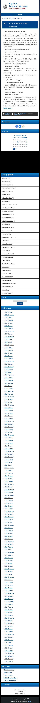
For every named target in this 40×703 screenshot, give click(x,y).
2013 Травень (8, 440)
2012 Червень (8, 413)
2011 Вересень (9, 391)
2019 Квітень (8, 604)
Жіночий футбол (6, 230)
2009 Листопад (9, 337)
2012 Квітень (8, 408)
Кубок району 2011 (7, 198)
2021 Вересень (9, 653)
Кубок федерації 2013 (7, 221)
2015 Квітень (8, 498)
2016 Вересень (9, 541)
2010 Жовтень (8, 364)
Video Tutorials (8, 675)
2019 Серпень (8, 615)
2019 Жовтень (8, 621)
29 (13, 148)
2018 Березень (9, 577)
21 (26, 144)
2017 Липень (8, 563)
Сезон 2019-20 (6, 280)
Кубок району (5, 290)
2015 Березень (9, 495)
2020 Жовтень (8, 637)
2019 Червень (8, 610)
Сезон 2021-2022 (6, 293)
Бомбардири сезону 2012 (8, 204)
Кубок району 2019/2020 (8, 283)
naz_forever (23, 113)
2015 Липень (8, 506)
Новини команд (6, 181)
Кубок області (5, 234)
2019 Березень (9, 601)
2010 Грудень (8, 369)
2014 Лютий (8, 465)
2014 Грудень (8, 492)
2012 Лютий (8, 402)
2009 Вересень (9, 331)
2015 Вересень (9, 511)
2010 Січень (8, 339)
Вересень (16, 18)
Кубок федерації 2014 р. (8, 237)
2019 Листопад (9, 623)
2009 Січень (8, 312)
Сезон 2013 (5, 224)
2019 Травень (8, 607)
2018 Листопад (9, 599)
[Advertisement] (14, 161)
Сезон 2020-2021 (6, 286)
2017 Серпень (8, 566)
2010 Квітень (8, 347)
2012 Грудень (8, 429)
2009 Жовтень (8, 334)
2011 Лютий (8, 372)
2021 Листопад (9, 659)
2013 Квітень (8, 438)
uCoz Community (9, 670)
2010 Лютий (8, 342)
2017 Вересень (9, 569)
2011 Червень (8, 383)
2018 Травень (8, 582)
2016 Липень (8, 536)
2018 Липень (8, 588)
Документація (5, 270)
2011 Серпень (8, 388)
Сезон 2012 (5, 201)
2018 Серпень (8, 590)
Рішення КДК (5, 194)
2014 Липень (8, 478)
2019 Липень (8, 612)
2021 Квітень (8, 642)
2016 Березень (9, 525)
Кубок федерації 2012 (7, 207)
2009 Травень (8, 320)
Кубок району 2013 (7, 227)
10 (18, 142)
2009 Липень (8, 326)
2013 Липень (8, 446)
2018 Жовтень (8, 596)
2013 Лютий (8, 432)
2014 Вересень (9, 484)
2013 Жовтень (8, 454)
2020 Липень (8, 629)
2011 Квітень (8, 377)
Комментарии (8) (18, 114)
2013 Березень (9, 435)
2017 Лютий (8, 550)
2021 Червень (8, 648)
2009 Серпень (8, 328)
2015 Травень (8, 500)
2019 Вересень (9, 618)
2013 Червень (8, 443)
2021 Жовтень (8, 656)
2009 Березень (9, 315)
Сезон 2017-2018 (6, 273)
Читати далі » (7, 108)
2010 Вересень (9, 361)
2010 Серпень (8, 358)
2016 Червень (8, 533)
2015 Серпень (8, 509)
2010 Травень (8, 350)
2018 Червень (8, 585)
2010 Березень (9, 345)
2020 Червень (8, 626)
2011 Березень (9, 375)
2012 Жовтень (8, 424)
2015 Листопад (9, 517)
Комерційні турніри (7, 217)
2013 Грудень (8, 459)
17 (18, 144)
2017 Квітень (8, 555)
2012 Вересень (9, 421)
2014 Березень (9, 468)
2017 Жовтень (8, 571)
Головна (4, 18)
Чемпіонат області (7, 253)
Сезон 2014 (7, 113)
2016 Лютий (8, 522)
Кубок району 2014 (7, 244)
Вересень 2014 (20, 135)
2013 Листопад (9, 457)
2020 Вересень (9, 634)
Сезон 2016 (5, 260)
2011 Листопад (9, 397)
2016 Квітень (8, 528)
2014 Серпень (8, 481)
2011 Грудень (8, 399)
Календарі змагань (7, 211)
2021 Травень (8, 645)
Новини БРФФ (5, 178)
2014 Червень (8, 476)
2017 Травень (8, 558)
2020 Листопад (9, 640)
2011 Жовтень (8, 394)
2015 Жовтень (8, 514)
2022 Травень (8, 662)
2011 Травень (8, 380)
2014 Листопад (9, 489)
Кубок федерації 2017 (7, 263)
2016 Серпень (8, 539)
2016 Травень (8, 530)
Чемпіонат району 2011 (8, 188)
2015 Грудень (8, 519)
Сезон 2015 (5, 250)
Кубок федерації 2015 (7, 247)
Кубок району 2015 (7, 257)
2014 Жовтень (8, 487)
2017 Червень (8, 560)
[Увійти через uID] (16, 126)
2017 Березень (9, 552)
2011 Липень (8, 386)
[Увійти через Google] (23, 126)
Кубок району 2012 (7, 214)
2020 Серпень (8, 631)
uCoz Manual (8, 672)
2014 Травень (8, 473)
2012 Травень (8, 410)
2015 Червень (8, 503)
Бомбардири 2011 (6, 191)
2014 (9, 18)
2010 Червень (8, 353)
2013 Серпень (8, 448)
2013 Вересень (9, 451)
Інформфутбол (6, 184)
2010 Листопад (9, 367)
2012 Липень (8, 416)
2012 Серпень (8, 418)
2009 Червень (8, 323)
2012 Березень (9, 405)
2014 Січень (8, 462)
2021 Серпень (8, 651)
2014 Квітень (8, 470)
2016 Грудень (8, 547)
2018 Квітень (8, 580)
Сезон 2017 (5, 267)
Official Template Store (10, 678)
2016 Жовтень (8, 544)
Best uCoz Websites (10, 680)
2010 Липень (8, 356)
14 (26, 142)
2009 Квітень (8, 317)
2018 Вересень (9, 593)
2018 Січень (8, 574)
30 (15, 148)
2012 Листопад (9, 427)
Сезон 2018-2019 (6, 276)
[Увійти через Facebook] (20, 126)
